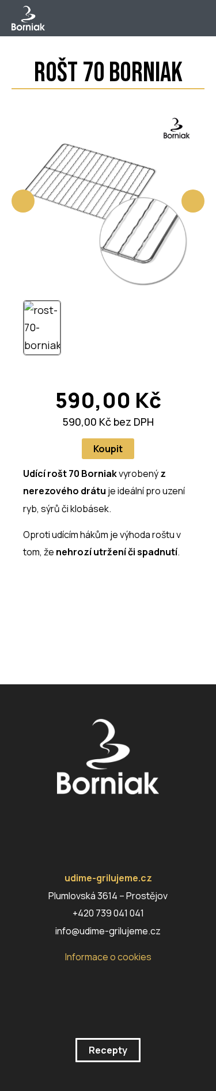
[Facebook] (104, 820)
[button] (196, 18)
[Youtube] (136, 820)
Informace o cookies (108, 956)
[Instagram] (72, 820)
